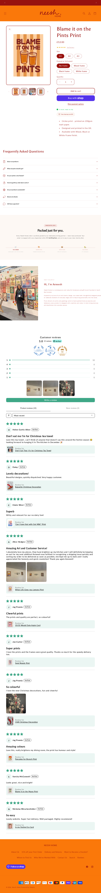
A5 (60, 56)
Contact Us (62, 858)
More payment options (76, 104)
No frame (63, 66)
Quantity (60, 77)
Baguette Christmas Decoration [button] (28, 487)
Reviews (80, 858)
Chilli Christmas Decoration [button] (26, 722)
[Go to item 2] (50, 388)
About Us (15, 852)
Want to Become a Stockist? (76, 852)
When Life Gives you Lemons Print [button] (29, 590)
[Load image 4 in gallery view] (40, 91)
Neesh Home (16, 887)
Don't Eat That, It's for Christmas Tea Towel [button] (33, 451)
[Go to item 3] (67, 388)
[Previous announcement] (5, 2)
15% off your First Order (32, 852)
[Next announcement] (96, 2)
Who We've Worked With (44, 858)
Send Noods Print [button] (22, 663)
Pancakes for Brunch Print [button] (26, 759)
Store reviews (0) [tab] (72, 408)
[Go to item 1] (34, 388)
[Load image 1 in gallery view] (15, 91)
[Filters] (8, 415)
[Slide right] (47, 91)
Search (72, 858)
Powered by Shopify (28, 887)
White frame (81, 71)
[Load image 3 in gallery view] (32, 91)
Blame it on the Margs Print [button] (26, 791)
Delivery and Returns (53, 852)
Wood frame (79, 66)
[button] (5, 13)
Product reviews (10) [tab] (28, 408)
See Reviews (70, 47)
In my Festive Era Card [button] (24, 827)
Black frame (64, 71)
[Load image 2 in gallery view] (24, 91)
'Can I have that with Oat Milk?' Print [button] (30, 524)
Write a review (50, 400)
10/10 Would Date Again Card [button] (27, 625)
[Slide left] (9, 91)
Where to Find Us (24, 858)
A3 (78, 56)
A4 (69, 56)
